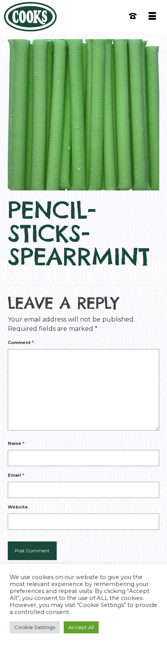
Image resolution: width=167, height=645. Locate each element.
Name (16, 443)
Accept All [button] (81, 627)
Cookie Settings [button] (34, 627)
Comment (21, 342)
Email (16, 475)
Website (18, 507)
